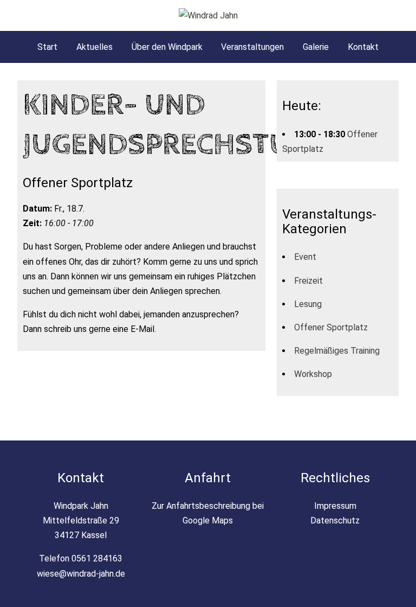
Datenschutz (335, 520)
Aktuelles (94, 47)
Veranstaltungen (252, 47)
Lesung (308, 304)
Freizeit (308, 281)
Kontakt (363, 47)
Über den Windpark (167, 47)
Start (47, 47)
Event (305, 257)
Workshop (313, 374)
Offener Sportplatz (331, 327)
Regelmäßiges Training (337, 351)
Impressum (335, 506)
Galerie (316, 47)
